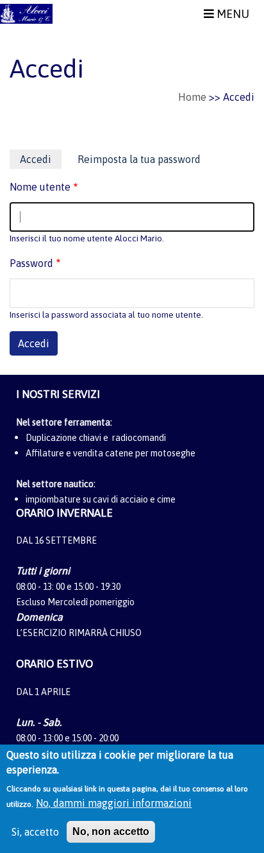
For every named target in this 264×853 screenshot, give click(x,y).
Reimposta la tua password (139, 159)
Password (31, 263)
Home (192, 97)
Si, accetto (35, 832)
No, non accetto (110, 831)
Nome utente (40, 187)
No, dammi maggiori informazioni (114, 803)
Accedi (41, 161)
